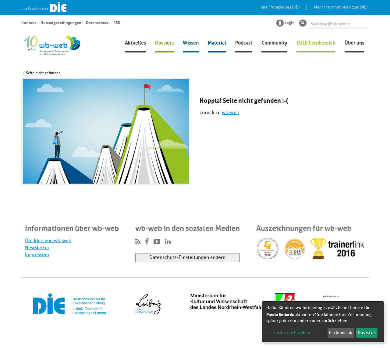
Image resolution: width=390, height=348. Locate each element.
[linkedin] (168, 242)
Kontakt (28, 22)
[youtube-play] (157, 242)
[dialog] (323, 322)
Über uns (354, 42)
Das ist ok (367, 332)
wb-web (230, 112)
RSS (116, 22)
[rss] (137, 242)
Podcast (243, 42)
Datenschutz (97, 22)
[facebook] (147, 242)
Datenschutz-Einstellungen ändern (187, 257)
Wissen (191, 42)
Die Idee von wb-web (48, 241)
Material (217, 42)
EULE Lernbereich (315, 42)
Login (290, 22)
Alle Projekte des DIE (280, 7)
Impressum (37, 255)
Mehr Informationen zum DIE (340, 7)
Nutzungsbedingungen (61, 22)
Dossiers (164, 42)
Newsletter (37, 248)
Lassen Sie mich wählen (288, 332)
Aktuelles (135, 42)
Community (274, 42)
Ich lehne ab (340, 332)
